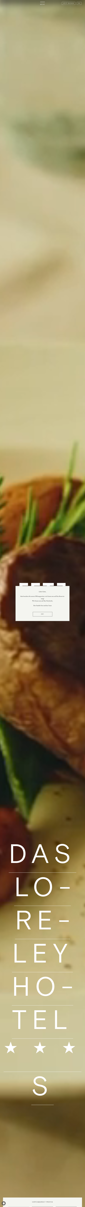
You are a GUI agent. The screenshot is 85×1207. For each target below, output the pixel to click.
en (79, 3)
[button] (3, 1203)
